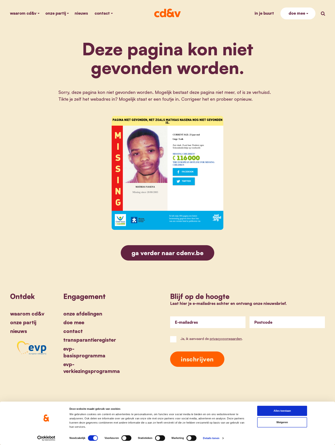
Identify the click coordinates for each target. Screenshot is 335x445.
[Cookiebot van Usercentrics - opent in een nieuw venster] (46, 438)
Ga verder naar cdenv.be (167, 253)
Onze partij (55, 13)
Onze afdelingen (82, 313)
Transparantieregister (89, 340)
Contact (102, 13)
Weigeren (282, 422)
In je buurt (264, 13)
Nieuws (81, 13)
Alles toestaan (282, 410)
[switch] (126, 438)
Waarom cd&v (23, 13)
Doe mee (297, 13)
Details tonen (211, 438)
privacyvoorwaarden (226, 338)
